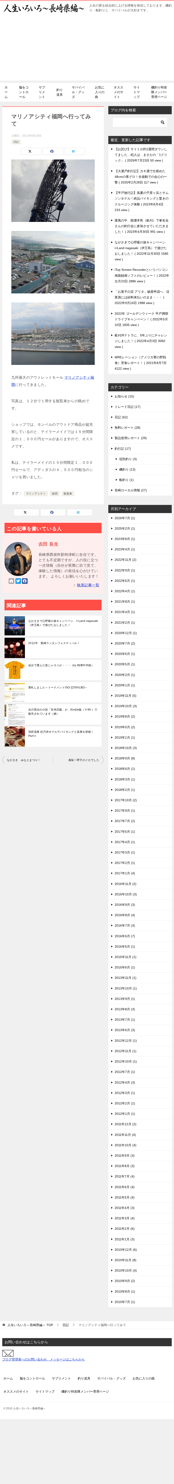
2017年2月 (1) (125, 863)
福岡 (55, 493)
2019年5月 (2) (125, 727)
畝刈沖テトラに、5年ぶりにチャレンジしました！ (141, 340)
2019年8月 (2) (125, 716)
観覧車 (68, 493)
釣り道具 (59, 92)
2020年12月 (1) (126, 633)
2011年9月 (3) (125, 1155)
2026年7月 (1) (125, 518)
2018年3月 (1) (125, 779)
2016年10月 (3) (126, 894)
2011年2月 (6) (125, 1228)
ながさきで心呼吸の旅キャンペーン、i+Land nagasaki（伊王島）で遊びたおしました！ (63, 623)
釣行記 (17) (123, 448)
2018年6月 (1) (125, 769)
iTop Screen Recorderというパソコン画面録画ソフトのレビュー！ (142, 275)
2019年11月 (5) (125, 695)
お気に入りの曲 (99, 92)
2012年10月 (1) (126, 1061)
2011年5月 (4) (125, 1197)
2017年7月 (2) (125, 821)
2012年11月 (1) (125, 1051)
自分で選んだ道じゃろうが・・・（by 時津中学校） (61, 665)
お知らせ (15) (124, 396)
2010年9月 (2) (125, 1281)
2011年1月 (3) (125, 1239)
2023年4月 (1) (125, 549)
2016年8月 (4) (125, 915)
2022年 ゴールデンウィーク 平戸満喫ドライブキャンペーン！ (141, 319)
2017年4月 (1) (125, 842)
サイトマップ (136, 92)
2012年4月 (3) (125, 1082)
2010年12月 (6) (126, 1249)
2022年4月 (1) (125, 591)
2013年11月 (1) (125, 978)
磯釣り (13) (127, 469)
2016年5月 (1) (125, 946)
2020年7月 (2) (125, 643)
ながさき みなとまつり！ (24, 760)
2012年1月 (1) (125, 1113)
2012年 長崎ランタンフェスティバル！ (54, 643)
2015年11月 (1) (125, 957)
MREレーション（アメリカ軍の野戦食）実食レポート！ (141, 362)
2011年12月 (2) (125, 1124)
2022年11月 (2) (125, 559)
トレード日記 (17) (127, 407)
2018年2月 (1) (125, 790)
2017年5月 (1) (125, 831)
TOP (30, 1325)
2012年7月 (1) (125, 1072)
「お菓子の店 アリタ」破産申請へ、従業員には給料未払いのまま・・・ (142, 297)
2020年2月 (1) (125, 675)
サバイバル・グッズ (78, 92)
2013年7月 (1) (125, 1019)
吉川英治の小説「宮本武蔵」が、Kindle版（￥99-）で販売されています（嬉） (62, 711)
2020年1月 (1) (125, 685)
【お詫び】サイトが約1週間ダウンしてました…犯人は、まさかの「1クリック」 (141, 154)
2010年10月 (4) (126, 1270)
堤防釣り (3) (128, 459)
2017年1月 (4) (125, 873)
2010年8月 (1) (125, 1291)
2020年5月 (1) (125, 664)
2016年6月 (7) (125, 936)
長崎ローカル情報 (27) (131, 490)
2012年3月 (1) (125, 1093)
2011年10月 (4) (125, 1145)
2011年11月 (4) (125, 1135)
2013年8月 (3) (125, 1009)
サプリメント (42, 92)
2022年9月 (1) (125, 570)
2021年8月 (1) (125, 601)
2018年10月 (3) (126, 748)
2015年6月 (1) (125, 967)
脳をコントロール (24, 92)
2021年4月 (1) (125, 612)
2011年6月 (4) (125, 1187)
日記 (16, 141)
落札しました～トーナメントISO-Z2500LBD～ (57, 687)
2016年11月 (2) (125, 884)
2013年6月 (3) (125, 1030)
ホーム (6, 92)
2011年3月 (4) (125, 1218)
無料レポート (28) (127, 427)
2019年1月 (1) (125, 737)
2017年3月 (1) (125, 852)
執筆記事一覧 (88, 585)
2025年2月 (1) (125, 528)
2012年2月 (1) (125, 1103)
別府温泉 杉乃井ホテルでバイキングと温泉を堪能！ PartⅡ (61, 733)
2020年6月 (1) (125, 654)
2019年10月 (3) (126, 706)
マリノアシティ (36, 493)
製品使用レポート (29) (131, 438)
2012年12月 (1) (126, 1040)
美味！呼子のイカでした (83, 760)
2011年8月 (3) (125, 1166)
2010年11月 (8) (125, 1260)
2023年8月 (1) (125, 539)
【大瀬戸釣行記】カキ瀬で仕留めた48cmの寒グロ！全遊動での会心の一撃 (141, 176)
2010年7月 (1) (125, 1302)
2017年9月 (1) (125, 810)
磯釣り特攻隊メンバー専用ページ (159, 92)
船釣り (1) (126, 480)
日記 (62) (121, 417)
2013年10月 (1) (126, 988)
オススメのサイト (118, 92)
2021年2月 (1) (125, 622)
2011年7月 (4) (125, 1176)
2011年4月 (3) (125, 1208)
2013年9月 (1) (125, 999)
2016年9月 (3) (125, 904)
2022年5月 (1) (125, 581)
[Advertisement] (87, 49)
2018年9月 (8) (125, 758)
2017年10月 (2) (126, 800)
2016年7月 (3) (125, 925)
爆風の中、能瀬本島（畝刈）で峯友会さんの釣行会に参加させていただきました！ (142, 226)
